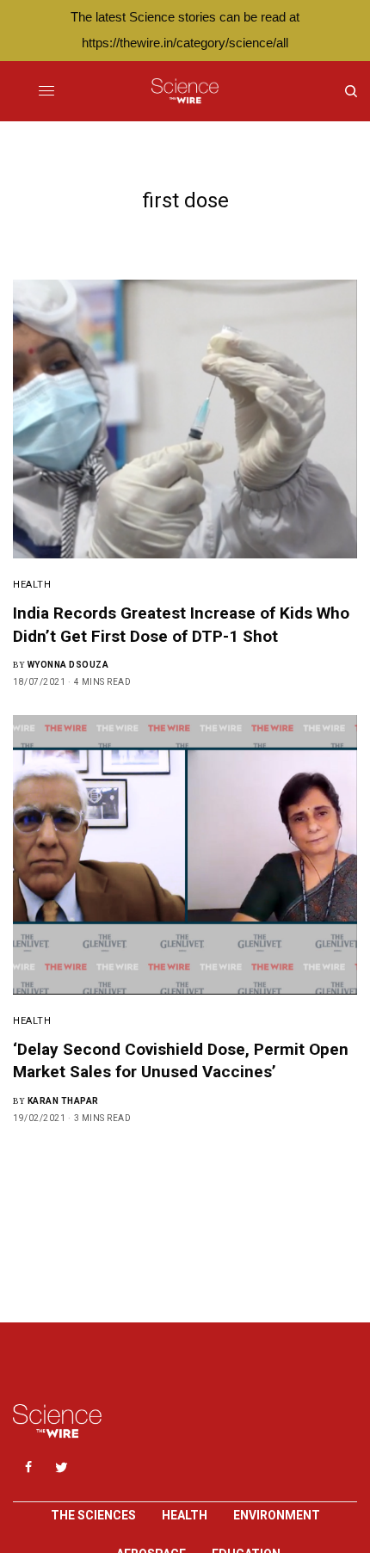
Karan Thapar (63, 1101)
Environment (276, 1515)
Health (32, 584)
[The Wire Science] (184, 91)
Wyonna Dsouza (68, 664)
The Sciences (93, 1515)
